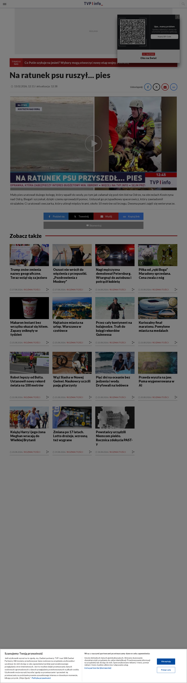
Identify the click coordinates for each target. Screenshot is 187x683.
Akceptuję (166, 661)
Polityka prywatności (41, 678)
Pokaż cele (166, 670)
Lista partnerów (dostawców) (97, 668)
